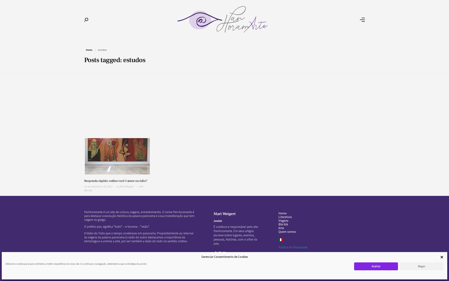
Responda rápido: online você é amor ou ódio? (115, 181)
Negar (421, 266)
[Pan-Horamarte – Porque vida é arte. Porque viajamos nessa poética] (224, 19)
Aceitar (376, 266)
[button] (442, 257)
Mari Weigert (127, 186)
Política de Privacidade (293, 247)
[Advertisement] (224, 100)
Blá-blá (88, 190)
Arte (141, 186)
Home (89, 49)
